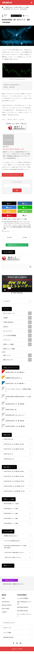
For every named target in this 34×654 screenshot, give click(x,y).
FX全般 (16, 318)
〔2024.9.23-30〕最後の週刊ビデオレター (14, 552)
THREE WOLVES (16, 322)
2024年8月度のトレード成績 (11, 513)
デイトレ (27, 223)
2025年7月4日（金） (11, 409)
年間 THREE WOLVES (22, 610)
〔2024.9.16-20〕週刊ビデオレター (12, 557)
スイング (22, 223)
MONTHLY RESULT (7, 605)
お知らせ (16, 326)
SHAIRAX (20, 649)
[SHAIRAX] (7, 2)
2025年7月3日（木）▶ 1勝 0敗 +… (15, 372)
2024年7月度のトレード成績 (11, 518)
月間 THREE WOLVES (22, 607)
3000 (11, 221)
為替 (27, 227)
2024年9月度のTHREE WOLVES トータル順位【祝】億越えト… (15, 546)
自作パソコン (16, 355)
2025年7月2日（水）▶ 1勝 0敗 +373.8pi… (14, 449)
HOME (3, 598)
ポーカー (7, 227)
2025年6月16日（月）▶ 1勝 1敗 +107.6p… (14, 481)
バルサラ (20, 225)
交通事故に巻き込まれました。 (14, 378)
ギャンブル (26, 221)
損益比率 (20, 227)
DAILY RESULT (5, 601)
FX (13, 221)
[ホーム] (2, 7)
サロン (18, 223)
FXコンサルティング (16, 313)
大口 (11, 227)
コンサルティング (11, 223)
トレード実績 (7, 632)
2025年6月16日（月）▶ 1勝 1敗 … (15, 420)
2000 (8, 221)
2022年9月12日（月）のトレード (14, 415)
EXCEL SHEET (5, 608)
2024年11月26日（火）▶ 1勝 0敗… (15, 426)
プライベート (16, 340)
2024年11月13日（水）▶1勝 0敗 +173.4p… (15, 491)
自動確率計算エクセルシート (17, 245)
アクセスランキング (9, 622)
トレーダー (14, 225)
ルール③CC (13, 219)
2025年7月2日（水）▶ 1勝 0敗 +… (15, 383)
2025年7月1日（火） (9, 454)
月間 (24, 227)
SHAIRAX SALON (8, 637)
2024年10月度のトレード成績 (11, 503)
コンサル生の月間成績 (16, 335)
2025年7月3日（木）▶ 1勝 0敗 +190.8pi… (14, 444)
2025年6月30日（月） (9, 459)
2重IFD (5, 219)
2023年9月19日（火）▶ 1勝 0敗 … (15, 404)
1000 (5, 221)
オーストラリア (16, 331)
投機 (14, 227)
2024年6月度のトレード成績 (11, 523)
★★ (9, 219)
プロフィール (7, 627)
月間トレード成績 (16, 344)
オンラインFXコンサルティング (13, 149)
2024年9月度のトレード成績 (11, 508)
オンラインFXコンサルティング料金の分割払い (18, 390)
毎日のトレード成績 (16, 15)
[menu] (31, 2)
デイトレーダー (7, 225)
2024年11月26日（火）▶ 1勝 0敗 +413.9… (14, 486)
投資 (17, 227)
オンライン (20, 221)
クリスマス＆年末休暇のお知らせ (12, 540)
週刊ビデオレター (17, 359)
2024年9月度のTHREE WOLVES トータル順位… (18, 397)
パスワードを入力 (17, 182)
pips (16, 221)
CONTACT (4, 612)
